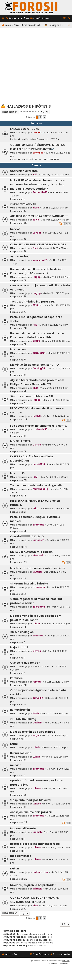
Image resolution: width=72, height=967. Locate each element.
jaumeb (37, 832)
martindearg (40, 489)
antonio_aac (40, 872)
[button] (44, 117)
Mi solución (18, 349)
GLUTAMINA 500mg (23, 719)
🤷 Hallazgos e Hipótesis (26, 106)
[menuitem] (17, 18)
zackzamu (39, 587)
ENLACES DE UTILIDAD (24, 129)
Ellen (35, 248)
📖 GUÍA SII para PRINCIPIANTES (42, 159)
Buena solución (20, 753)
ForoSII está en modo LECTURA (42, 139)
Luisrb (36, 747)
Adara (36, 508)
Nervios (15, 229)
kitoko (36, 341)
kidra (36, 207)
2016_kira (38, 305)
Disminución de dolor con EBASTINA (34, 365)
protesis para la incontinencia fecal (35, 844)
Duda (14, 744)
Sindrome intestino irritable (29, 583)
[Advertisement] (36, 66)
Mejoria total (19, 647)
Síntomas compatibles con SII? (31, 396)
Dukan (14, 868)
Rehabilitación (20, 710)
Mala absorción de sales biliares (32, 732)
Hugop (37, 277)
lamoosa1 (38, 540)
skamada (38, 524)
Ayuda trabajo (20, 256)
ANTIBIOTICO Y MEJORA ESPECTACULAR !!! (39, 216)
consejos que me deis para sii (31, 812)
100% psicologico (22, 632)
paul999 (65, 960)
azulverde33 (40, 429)
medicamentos (20, 856)
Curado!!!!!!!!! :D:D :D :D (27, 536)
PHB (35, 324)
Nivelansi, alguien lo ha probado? (33, 885)
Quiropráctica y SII (23, 204)
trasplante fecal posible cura (30, 800)
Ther (35, 388)
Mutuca (37, 571)
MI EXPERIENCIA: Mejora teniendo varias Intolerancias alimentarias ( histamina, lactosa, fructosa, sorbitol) (37, 184)
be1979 (37, 416)
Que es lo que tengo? (25, 663)
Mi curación (18, 473)
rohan (36, 623)
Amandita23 (40, 192)
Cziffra (37, 444)
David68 (38, 722)
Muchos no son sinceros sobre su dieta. (37, 568)
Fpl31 (35, 174)
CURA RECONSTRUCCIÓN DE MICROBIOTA (38, 244)
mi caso (15, 765)
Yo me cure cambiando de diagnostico (37, 485)
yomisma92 (40, 260)
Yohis (36, 713)
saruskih (38, 698)
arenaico (38, 132)
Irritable (37, 888)
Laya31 (37, 232)
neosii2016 (39, 464)
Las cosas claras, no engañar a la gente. (38, 426)
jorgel (36, 735)
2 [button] (40, 117)
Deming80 (39, 368)
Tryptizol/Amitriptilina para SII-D (32, 302)
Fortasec (16, 678)
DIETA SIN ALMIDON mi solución (31, 552)
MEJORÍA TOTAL (21, 441)
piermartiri (39, 353)
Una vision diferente (24, 171)
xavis (36, 219)
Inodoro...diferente (23, 828)
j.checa (37, 788)
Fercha (37, 681)
